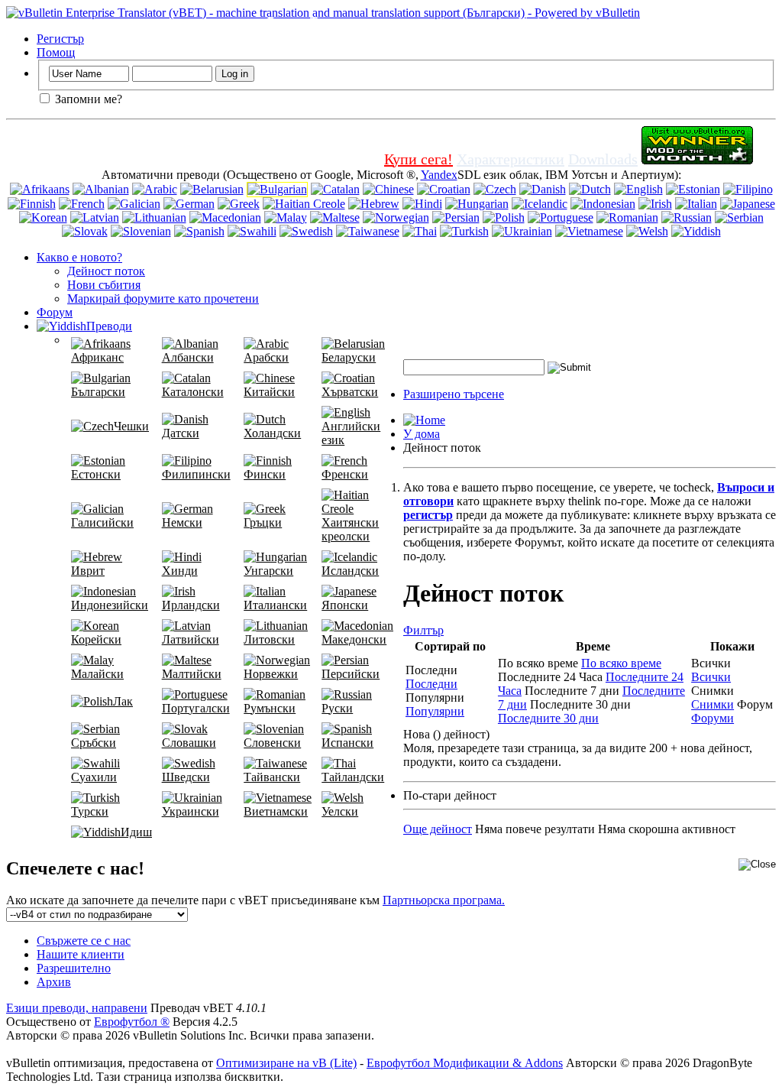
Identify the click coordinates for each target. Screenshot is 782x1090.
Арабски (266, 357)
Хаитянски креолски (350, 529)
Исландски (350, 570)
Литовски (269, 639)
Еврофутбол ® (132, 1021)
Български (98, 391)
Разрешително (74, 968)
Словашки (189, 742)
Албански (188, 357)
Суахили (94, 776)
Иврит (88, 570)
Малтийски (191, 673)
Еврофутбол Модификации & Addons (465, 1062)
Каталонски (193, 391)
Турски (89, 811)
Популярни (435, 711)
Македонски (354, 639)
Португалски (196, 708)
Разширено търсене (453, 394)
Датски (180, 433)
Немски (182, 522)
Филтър (423, 630)
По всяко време (621, 663)
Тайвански (272, 776)
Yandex (439, 174)
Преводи (109, 326)
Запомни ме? (87, 98)
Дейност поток (106, 270)
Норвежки (271, 673)
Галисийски (102, 522)
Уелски (340, 811)
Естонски (96, 474)
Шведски (186, 776)
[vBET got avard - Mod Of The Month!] (697, 159)
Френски (345, 474)
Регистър (60, 38)
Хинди (180, 570)
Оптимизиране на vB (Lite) (286, 1062)
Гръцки (263, 522)
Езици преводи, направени (76, 1007)
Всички (711, 676)
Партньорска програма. (444, 900)
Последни (431, 683)
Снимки (712, 704)
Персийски (351, 673)
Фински (265, 474)
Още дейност (437, 828)
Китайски (269, 391)
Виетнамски (276, 811)
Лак (123, 701)
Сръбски (93, 742)
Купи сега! (418, 159)
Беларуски (349, 357)
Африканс (97, 357)
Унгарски (268, 570)
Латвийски (190, 639)
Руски (337, 708)
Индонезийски (109, 605)
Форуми (712, 718)
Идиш (136, 832)
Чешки (131, 426)
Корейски (96, 639)
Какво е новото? (79, 257)
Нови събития (104, 284)
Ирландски (191, 605)
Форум (55, 312)
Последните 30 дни (548, 718)
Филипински (196, 474)
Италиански (275, 605)
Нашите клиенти (80, 954)
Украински (190, 811)
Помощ (56, 52)
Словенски (272, 742)
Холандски (272, 433)
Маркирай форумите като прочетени (163, 298)
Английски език (351, 433)
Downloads (603, 159)
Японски (345, 605)
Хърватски (350, 391)
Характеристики (510, 159)
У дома (421, 433)
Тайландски (353, 776)
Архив (54, 981)
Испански (347, 742)
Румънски (270, 708)
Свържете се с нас (84, 940)
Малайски (97, 673)
